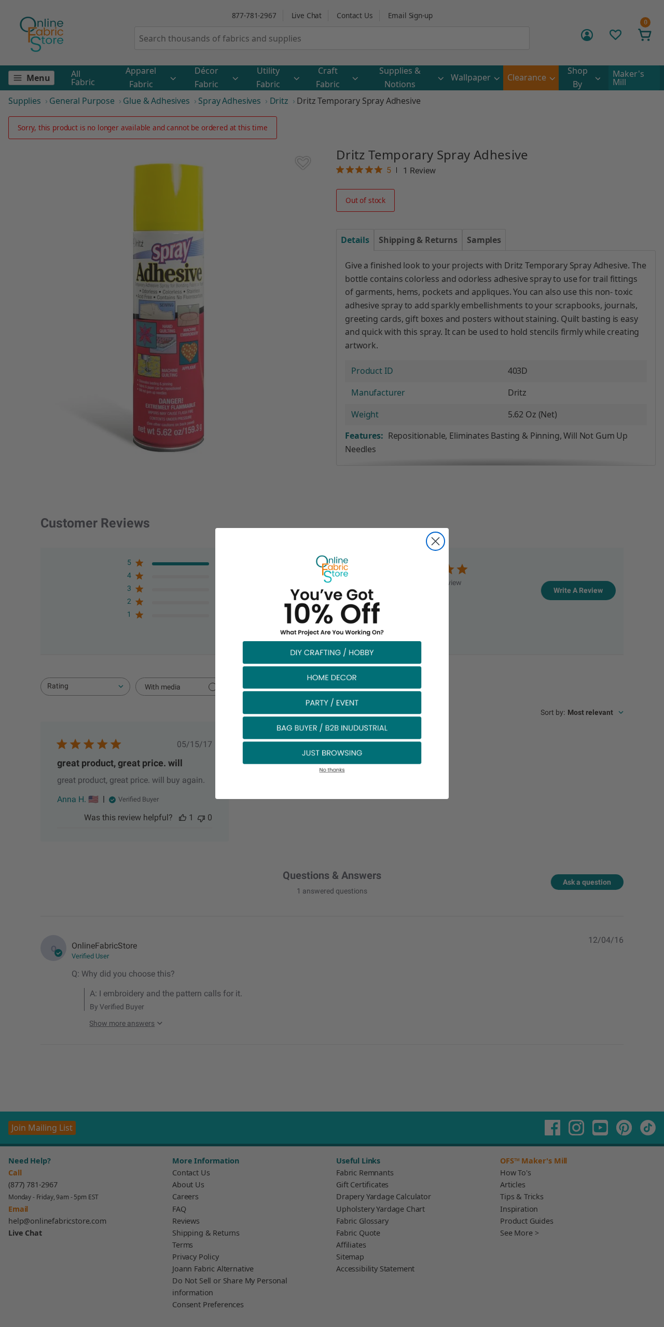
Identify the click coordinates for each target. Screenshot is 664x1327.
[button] (332, 652)
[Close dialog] (435, 541)
